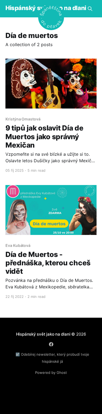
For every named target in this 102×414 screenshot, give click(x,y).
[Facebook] (51, 344)
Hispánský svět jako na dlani (43, 334)
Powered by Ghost (51, 372)
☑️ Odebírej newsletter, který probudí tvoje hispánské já (52, 358)
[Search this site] (90, 8)
